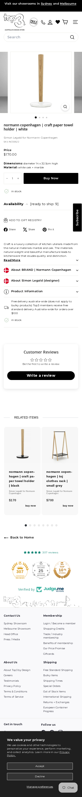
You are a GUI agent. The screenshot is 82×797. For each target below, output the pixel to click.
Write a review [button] (41, 375)
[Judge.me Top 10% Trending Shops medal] (65, 570)
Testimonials (11, 680)
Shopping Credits (54, 628)
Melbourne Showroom (17, 628)
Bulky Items (50, 675)
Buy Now (51, 178)
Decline (40, 776)
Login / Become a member (59, 623)
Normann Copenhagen (42, 137)
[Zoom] (65, 107)
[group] (22, 471)
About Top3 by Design (17, 670)
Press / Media (12, 639)
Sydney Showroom (15, 623)
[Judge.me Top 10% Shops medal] (44, 570)
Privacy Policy (12, 686)
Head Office (11, 634)
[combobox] (41, 37)
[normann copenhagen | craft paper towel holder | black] (22, 445)
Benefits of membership (58, 643)
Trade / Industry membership (53, 636)
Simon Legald (13, 137)
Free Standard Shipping (58, 670)
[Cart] (65, 22)
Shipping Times (53, 680)
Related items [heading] (26, 417)
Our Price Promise (54, 648)
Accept (40, 766)
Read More (12, 260)
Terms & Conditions (15, 691)
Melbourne (68, 3)
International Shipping (57, 696)
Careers (8, 675)
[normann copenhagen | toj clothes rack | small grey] (60, 445)
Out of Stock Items (54, 691)
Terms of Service (14, 696)
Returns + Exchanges (56, 702)
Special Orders (52, 686)
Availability (31, 204)
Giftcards (48, 653)
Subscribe (77, 217)
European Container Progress (55, 709)
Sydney (46, 3)
